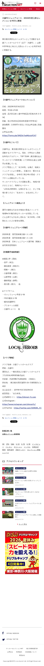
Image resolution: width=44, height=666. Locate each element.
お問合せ (10, 652)
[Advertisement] (22, 599)
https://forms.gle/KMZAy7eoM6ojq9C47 (19, 135)
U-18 (28, 444)
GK (3, 444)
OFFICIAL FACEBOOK (13, 633)
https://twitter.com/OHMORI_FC (28, 408)
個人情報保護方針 (32, 648)
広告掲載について (31, 652)
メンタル (27, 447)
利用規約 (19, 652)
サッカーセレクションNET (14, 648)
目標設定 (35, 447)
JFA (7, 444)
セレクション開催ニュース (13, 29)
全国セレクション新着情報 (11, 434)
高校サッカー (20, 450)
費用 (4, 450)
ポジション (18, 447)
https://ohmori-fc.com (26, 397)
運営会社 (22, 655)
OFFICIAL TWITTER (12, 639)
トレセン (9, 447)
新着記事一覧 (7, 431)
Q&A (12, 444)
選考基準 (10, 450)
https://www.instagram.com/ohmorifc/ (19, 404)
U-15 (25, 29)
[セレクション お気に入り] (35, 3)
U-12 (18, 444)
